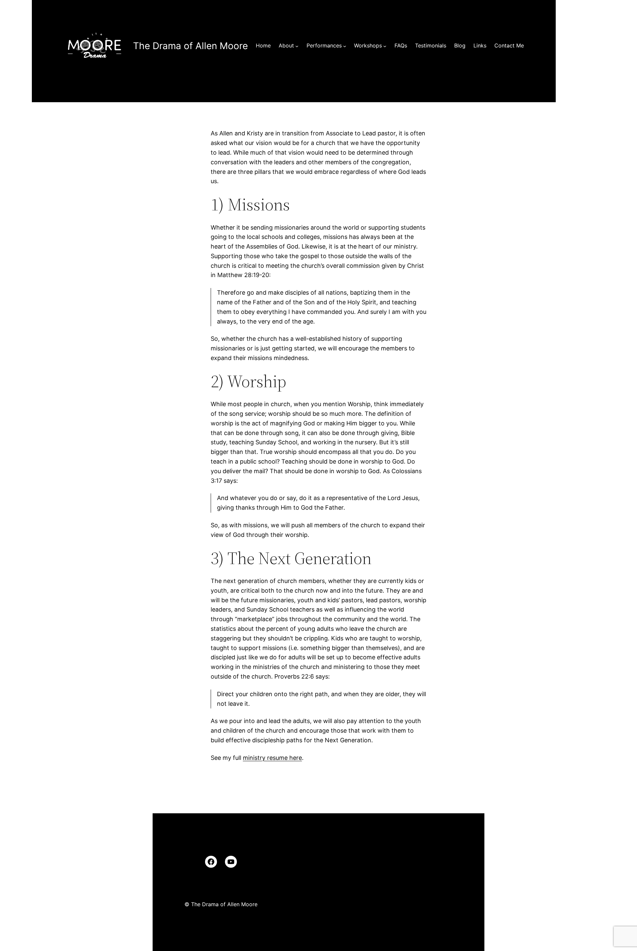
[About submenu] (297, 45)
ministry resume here (272, 757)
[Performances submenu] (344, 45)
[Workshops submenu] (385, 45)
